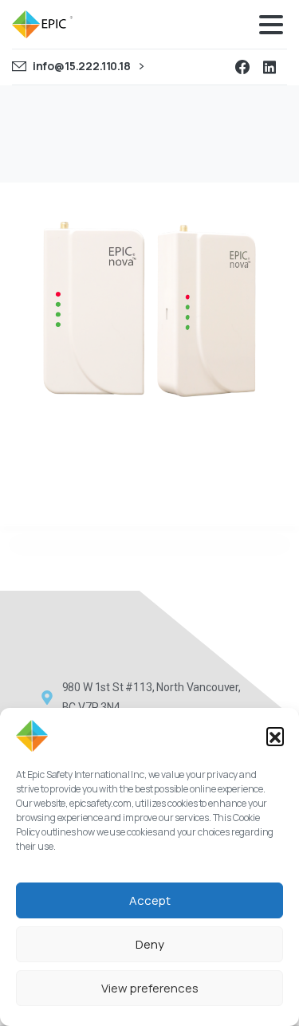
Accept (150, 900)
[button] (275, 736)
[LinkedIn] (269, 67)
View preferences (150, 988)
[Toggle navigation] (271, 24)
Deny (150, 944)
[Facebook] (242, 67)
